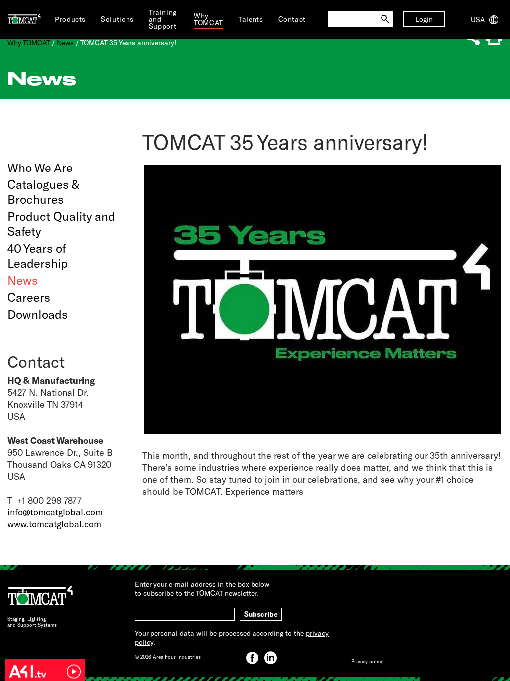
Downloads (37, 314)
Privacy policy (367, 661)
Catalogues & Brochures (43, 191)
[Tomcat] (24, 19)
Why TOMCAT (28, 42)
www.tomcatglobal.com (54, 523)
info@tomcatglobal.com (55, 512)
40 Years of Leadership (37, 255)
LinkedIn (270, 658)
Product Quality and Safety (61, 223)
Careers (28, 297)
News (65, 42)
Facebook (252, 658)
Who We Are (40, 167)
